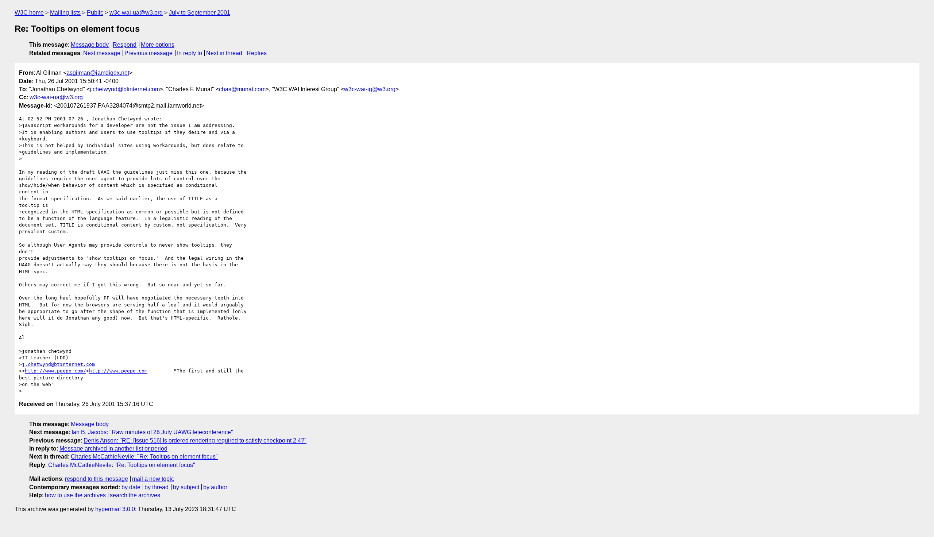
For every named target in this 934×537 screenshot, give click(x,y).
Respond (124, 45)
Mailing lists (65, 12)
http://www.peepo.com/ (55, 371)
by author (215, 487)
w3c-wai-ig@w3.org (369, 89)
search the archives (135, 495)
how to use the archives (75, 495)
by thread (156, 487)
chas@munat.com (242, 89)
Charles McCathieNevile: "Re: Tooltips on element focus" (144, 456)
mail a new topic (153, 479)
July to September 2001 (199, 12)
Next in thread (224, 53)
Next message (101, 53)
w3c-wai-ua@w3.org (136, 12)
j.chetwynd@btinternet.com (125, 89)
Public (95, 12)
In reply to (189, 53)
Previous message (148, 53)
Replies (257, 53)
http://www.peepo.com (118, 371)
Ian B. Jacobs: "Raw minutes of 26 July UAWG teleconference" (152, 432)
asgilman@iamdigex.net (97, 73)
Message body (90, 45)
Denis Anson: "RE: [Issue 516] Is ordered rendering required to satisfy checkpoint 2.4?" (195, 440)
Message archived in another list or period (113, 448)
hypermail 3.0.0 (115, 509)
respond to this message (96, 479)
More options (157, 45)
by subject (186, 487)
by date (130, 487)
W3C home (29, 12)
